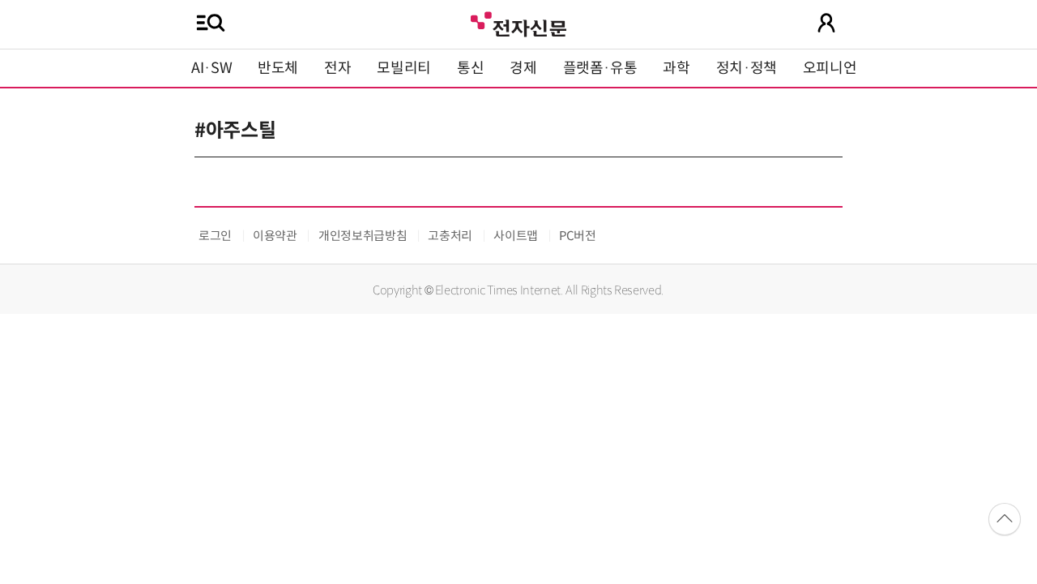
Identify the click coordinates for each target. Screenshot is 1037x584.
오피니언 (830, 68)
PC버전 (577, 235)
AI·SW (211, 68)
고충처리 (450, 235)
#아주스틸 (234, 130)
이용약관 (275, 235)
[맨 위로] (1004, 519)
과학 (676, 68)
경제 (523, 68)
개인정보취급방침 (362, 235)
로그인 (215, 235)
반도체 (278, 68)
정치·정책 (746, 68)
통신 (470, 68)
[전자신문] (518, 22)
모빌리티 (404, 68)
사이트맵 (515, 235)
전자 (337, 68)
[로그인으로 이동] (826, 22)
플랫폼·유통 (600, 68)
